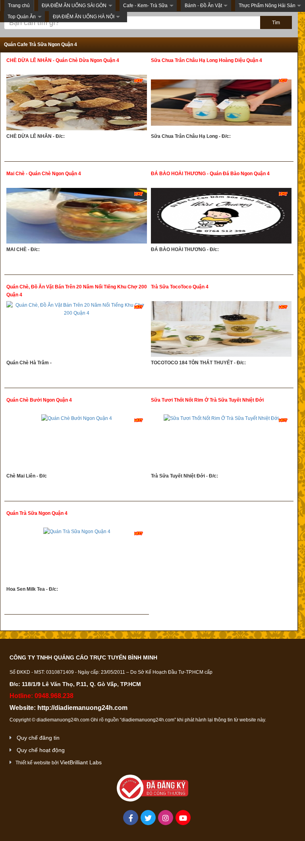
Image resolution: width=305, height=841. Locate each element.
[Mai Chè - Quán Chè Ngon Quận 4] (76, 217)
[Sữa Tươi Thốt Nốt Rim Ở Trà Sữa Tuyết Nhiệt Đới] (221, 443)
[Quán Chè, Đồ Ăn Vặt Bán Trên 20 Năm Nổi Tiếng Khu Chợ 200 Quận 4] (76, 330)
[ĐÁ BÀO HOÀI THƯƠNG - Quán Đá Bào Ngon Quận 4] (221, 217)
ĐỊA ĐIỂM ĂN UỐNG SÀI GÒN (74, 5)
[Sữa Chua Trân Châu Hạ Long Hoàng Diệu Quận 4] (221, 103)
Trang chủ (19, 5)
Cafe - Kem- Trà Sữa (145, 5)
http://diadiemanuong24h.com (82, 707)
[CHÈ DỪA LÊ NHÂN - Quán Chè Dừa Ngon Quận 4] (76, 103)
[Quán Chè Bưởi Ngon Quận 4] (76, 443)
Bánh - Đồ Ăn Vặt (203, 5)
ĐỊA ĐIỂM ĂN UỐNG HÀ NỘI (83, 16)
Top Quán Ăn (22, 16)
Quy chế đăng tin (38, 738)
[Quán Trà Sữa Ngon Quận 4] (76, 556)
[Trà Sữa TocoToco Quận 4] (221, 330)
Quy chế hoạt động (41, 750)
